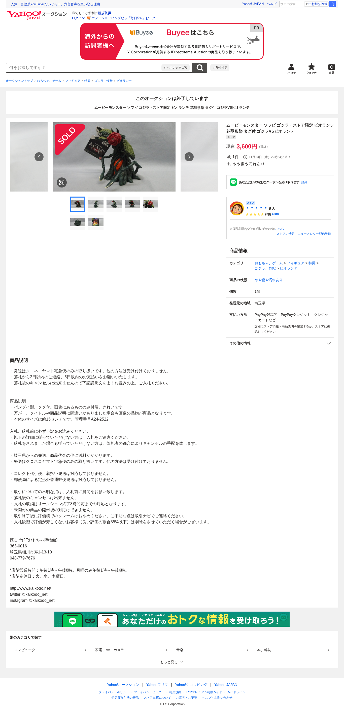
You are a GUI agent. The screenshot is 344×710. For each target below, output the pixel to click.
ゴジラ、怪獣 (103, 81)
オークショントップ (19, 81)
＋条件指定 (219, 67)
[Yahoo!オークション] (37, 12)
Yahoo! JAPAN (253, 4)
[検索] (332, 4)
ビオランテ (124, 81)
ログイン (78, 18)
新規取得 (104, 13)
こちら (279, 229)
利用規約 (175, 692)
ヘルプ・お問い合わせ (217, 697)
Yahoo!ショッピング (191, 685)
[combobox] (83, 67)
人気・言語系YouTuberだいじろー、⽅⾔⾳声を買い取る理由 (55, 4)
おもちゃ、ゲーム (49, 81)
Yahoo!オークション (123, 685)
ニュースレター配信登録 (314, 234)
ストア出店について (157, 697)
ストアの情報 (286, 234)
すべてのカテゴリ (175, 67)
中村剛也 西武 (317, 4)
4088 (275, 214)
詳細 (304, 182)
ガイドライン (236, 692)
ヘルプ (272, 4)
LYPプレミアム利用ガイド (204, 692)
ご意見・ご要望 (186, 697)
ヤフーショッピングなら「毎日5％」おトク (123, 18)
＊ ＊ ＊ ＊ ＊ (256, 208)
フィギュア (72, 81)
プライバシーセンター (149, 692)
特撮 (87, 81)
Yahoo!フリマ (157, 685)
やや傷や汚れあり (269, 280)
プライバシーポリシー (114, 692)
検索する (199, 68)
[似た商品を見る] (62, 182)
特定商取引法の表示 (125, 697)
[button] (280, 343)
